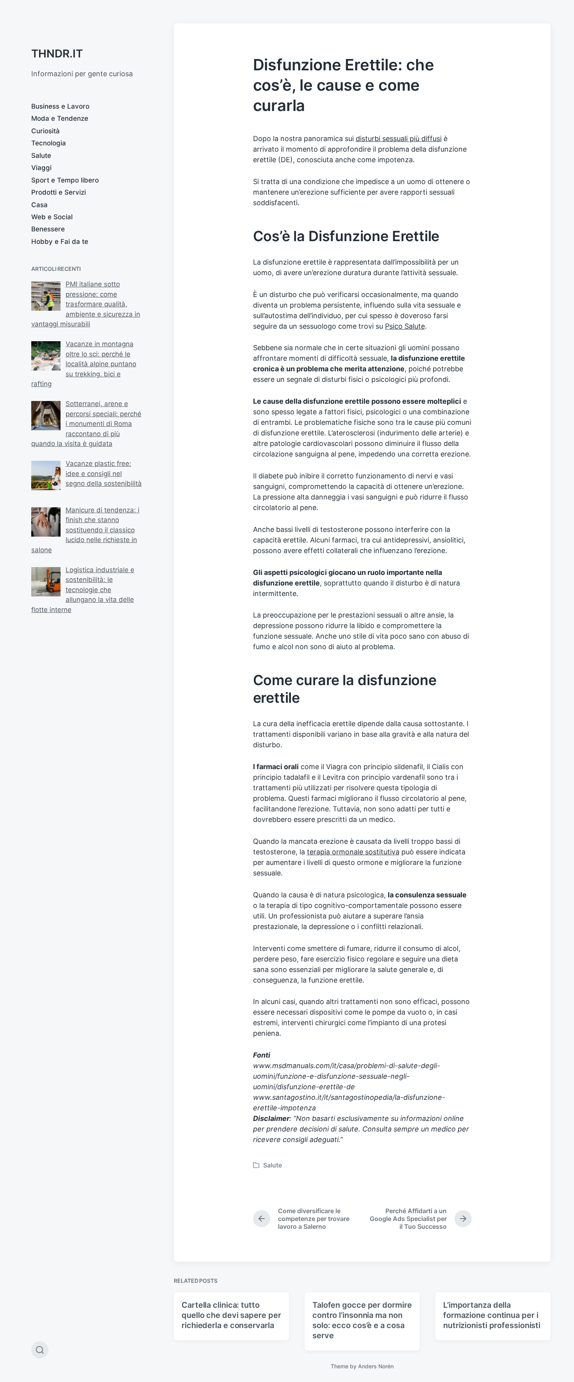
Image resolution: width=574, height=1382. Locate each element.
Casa (39, 205)
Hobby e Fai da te (59, 241)
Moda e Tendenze (59, 118)
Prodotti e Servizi (58, 192)
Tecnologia (48, 143)
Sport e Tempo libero (65, 180)
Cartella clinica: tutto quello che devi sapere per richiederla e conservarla (231, 1315)
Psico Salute (405, 326)
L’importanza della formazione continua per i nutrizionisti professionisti (491, 1315)
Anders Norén (376, 1366)
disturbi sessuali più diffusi (399, 138)
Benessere (48, 229)
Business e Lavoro (60, 106)
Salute (41, 155)
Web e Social (52, 217)
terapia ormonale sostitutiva (353, 852)
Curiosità (45, 131)
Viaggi (41, 168)
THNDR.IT (57, 53)
